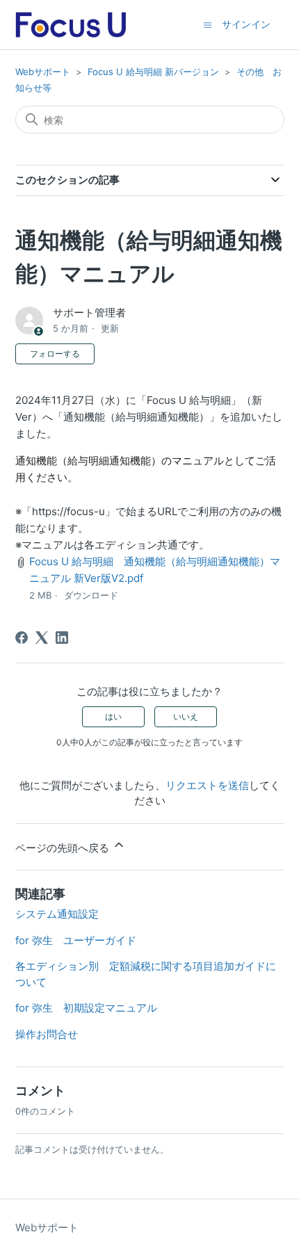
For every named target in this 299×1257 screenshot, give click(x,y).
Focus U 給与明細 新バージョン (153, 71)
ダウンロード (91, 595)
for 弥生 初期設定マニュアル (86, 1007)
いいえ (185, 716)
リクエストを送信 (207, 785)
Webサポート (42, 71)
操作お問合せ (46, 1034)
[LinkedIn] (62, 637)
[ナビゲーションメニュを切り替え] (207, 24)
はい (113, 716)
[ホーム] (70, 25)
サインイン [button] (246, 24)
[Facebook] (21, 637)
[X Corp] (41, 637)
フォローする (55, 353)
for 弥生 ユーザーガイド (75, 940)
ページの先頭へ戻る (63, 847)
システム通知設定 (57, 914)
